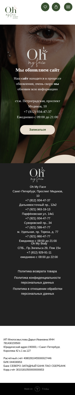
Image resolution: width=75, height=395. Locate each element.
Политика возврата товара (37, 271)
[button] (45, 6)
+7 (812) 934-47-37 (37, 111)
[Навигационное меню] (68, 7)
